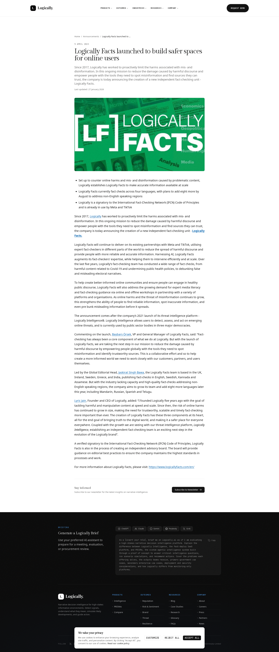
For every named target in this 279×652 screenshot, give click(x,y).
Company (172, 8)
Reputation (147, 601)
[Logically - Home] (41, 8)
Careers (202, 606)
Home (77, 36)
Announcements (91, 36)
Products (105, 8)
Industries (138, 8)
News (201, 623)
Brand (145, 612)
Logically (95, 216)
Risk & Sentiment (150, 606)
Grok (188, 528)
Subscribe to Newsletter (186, 489)
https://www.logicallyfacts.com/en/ (171, 467)
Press (201, 612)
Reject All (172, 637)
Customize (152, 637)
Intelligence (120, 601)
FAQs (173, 623)
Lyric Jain (80, 401)
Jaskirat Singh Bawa (131, 372)
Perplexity (173, 528)
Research (175, 612)
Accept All (192, 637)
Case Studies (177, 606)
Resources (156, 8)
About (202, 601)
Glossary (175, 618)
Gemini (156, 528)
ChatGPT (125, 528)
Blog (173, 601)
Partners (203, 618)
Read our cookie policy (118, 643)
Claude (141, 528)
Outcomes (121, 8)
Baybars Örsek (121, 334)
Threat (145, 618)
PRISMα (118, 606)
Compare (118, 612)
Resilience (147, 623)
